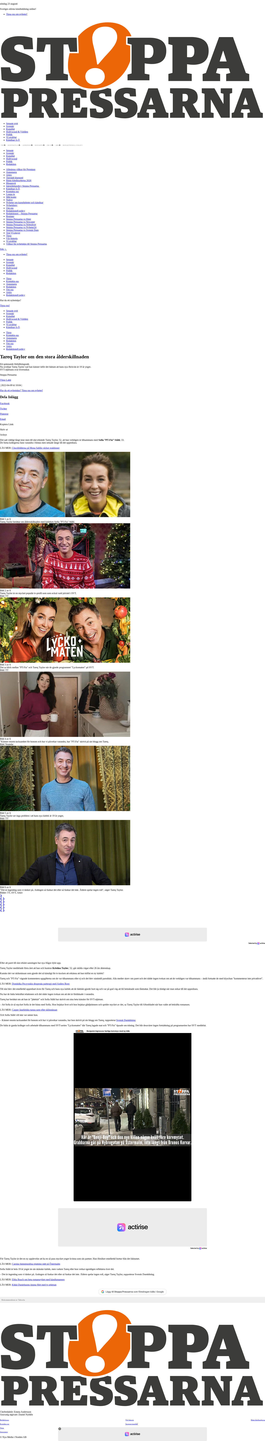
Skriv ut (4, 429)
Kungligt (10, 129)
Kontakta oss (14, 145)
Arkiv (58, 145)
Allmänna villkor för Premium (20, 169)
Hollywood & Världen (17, 131)
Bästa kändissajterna (258, 1420)
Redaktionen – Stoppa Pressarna (21, 213)
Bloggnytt (11, 183)
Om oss (50, 145)
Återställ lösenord (14, 177)
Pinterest (4, 414)
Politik (9, 134)
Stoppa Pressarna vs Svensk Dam (22, 230)
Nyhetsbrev (11, 205)
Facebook (5, 403)
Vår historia (11, 238)
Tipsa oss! (5, 305)
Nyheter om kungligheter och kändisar (24, 202)
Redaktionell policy (73, 145)
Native (9, 199)
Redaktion (40, 145)
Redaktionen (4, 1420)
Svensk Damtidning (125, 1020)
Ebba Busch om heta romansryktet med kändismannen (38, 1279)
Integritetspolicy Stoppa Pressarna (22, 186)
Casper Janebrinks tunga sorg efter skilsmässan (34, 1009)
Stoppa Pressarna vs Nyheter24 (21, 227)
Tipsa (3, 145)
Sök (2, 249)
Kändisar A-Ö (13, 140)
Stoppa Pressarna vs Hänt (18, 219)
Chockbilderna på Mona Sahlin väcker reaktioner (36, 448)
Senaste (9, 150)
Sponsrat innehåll (131, 1424)
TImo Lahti (5, 380)
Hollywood (11, 158)
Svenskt (10, 126)
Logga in (10, 194)
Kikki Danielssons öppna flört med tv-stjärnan (34, 1284)
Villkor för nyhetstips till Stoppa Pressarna (26, 244)
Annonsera (28, 145)
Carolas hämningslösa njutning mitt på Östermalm (36, 1264)
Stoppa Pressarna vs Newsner (20, 222)
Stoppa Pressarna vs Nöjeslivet (21, 224)
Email (3, 419)
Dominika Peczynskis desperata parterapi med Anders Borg (40, 983)
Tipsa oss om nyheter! (16, 14)
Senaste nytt (12, 123)
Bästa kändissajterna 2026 (18, 180)
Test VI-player (13, 233)
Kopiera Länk (6, 424)
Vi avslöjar (11, 137)
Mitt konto (11, 197)
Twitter (3, 408)
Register (10, 216)
